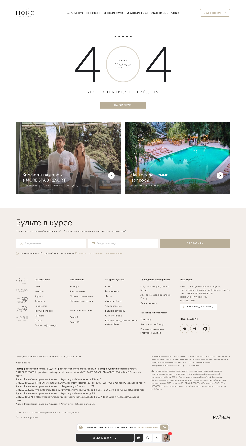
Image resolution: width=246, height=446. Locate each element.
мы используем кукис (148, 427)
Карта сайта (23, 362)
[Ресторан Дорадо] (22, 290)
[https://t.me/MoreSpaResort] (194, 328)
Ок (164, 427)
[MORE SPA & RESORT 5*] (25, 12)
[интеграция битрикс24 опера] (221, 417)
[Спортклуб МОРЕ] (22, 318)
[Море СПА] (22, 309)
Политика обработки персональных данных (99, 253)
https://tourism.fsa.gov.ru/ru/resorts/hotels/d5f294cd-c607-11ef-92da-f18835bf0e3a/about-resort (90, 382)
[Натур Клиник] (22, 300)
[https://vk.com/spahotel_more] (184, 328)
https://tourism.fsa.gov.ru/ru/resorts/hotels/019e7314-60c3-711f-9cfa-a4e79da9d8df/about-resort (90, 389)
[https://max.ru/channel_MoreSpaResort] (205, 328)
